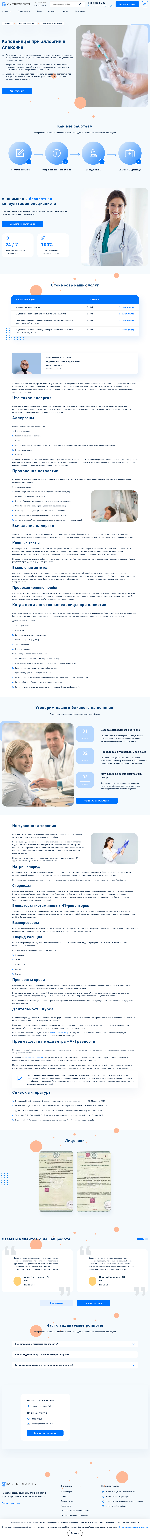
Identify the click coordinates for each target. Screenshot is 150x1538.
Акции (66, 11)
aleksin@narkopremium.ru (42, 1424)
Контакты (80, 11)
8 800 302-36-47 (38, 1419)
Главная (7, 23)
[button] (140, 1239)
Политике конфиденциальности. (133, 1527)
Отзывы (52, 11)
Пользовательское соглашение (74, 1515)
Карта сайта (66, 1506)
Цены (39, 11)
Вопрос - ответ (67, 1501)
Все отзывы (56, 1303)
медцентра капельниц (34, 1057)
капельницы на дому (59, 1033)
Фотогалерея (66, 1492)
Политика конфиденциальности (75, 1511)
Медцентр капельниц (26, 23)
